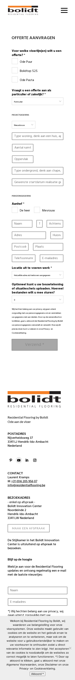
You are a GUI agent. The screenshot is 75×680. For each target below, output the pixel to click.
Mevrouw (48, 210)
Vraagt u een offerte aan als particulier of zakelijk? (31, 93)
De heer (25, 210)
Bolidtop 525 (29, 71)
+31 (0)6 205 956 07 (24, 481)
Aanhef (18, 204)
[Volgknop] (11, 460)
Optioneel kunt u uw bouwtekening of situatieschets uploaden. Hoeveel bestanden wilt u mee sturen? (37, 289)
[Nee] (70, 648)
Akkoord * (37, 673)
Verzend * (34, 344)
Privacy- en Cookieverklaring (37, 668)
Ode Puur (26, 62)
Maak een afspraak (28, 528)
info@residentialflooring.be (26, 485)
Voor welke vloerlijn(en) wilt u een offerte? (36, 53)
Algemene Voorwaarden (21, 664)
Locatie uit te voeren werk (32, 268)
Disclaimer (51, 664)
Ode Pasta (27, 80)
